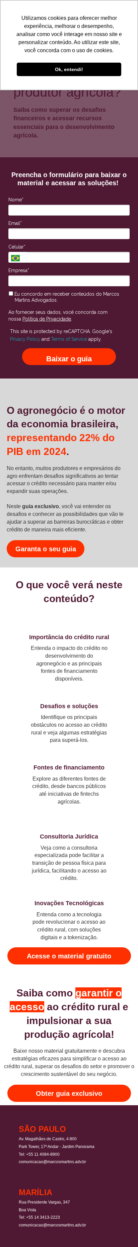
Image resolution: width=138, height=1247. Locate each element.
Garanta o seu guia (45, 549)
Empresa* (18, 270)
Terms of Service (69, 339)
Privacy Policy (25, 339)
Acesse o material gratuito (69, 956)
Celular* (16, 247)
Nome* (15, 199)
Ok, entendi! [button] (69, 69)
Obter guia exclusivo (69, 1093)
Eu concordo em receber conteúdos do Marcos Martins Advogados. (66, 297)
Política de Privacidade (46, 319)
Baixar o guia (69, 359)
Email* (15, 223)
